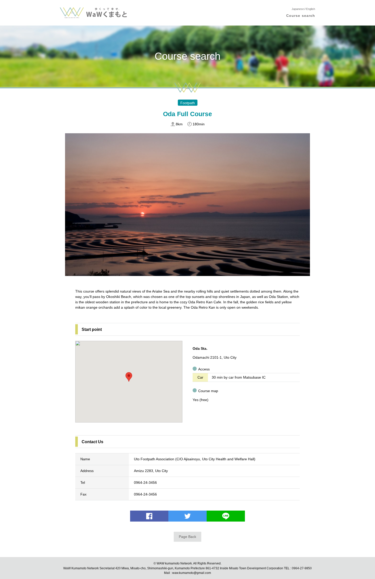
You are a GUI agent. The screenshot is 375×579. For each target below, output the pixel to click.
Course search (300, 15)
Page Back (187, 537)
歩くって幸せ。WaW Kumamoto (93, 13)
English (310, 8)
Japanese (298, 8)
